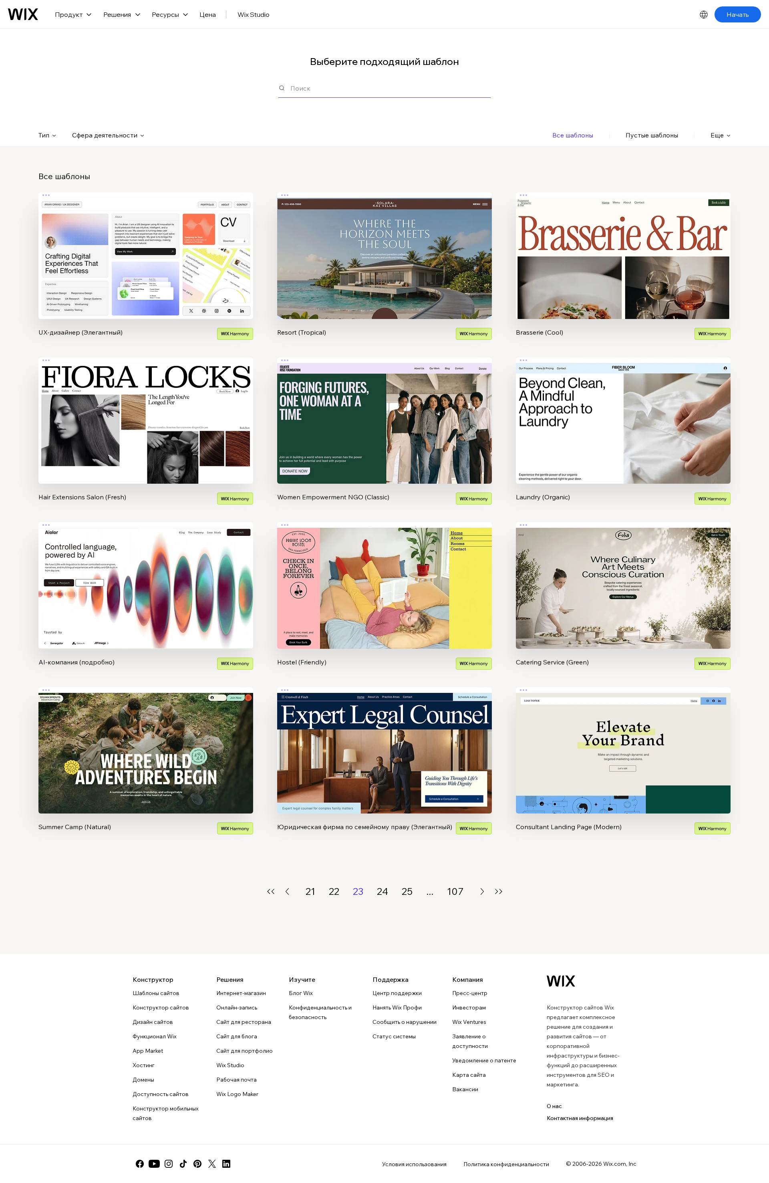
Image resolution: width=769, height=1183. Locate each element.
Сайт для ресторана (243, 1022)
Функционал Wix (155, 1036)
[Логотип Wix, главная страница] (23, 14)
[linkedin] (226, 1164)
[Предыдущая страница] (287, 891)
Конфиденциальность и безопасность (320, 1012)
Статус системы (394, 1036)
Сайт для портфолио (244, 1050)
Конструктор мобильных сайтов (166, 1113)
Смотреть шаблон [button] (146, 271)
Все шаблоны (572, 135)
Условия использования (414, 1164)
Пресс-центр (469, 993)
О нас (554, 1106)
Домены (143, 1079)
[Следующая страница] (482, 891)
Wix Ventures (469, 1022)
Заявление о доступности (470, 1041)
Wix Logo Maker (237, 1094)
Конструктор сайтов (161, 1007)
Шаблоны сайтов (156, 993)
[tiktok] (183, 1164)
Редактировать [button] (146, 249)
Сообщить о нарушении (404, 1022)
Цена (207, 14)
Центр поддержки (397, 993)
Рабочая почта (236, 1079)
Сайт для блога (236, 1036)
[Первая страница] (271, 891)
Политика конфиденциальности (506, 1164)
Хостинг (144, 1065)
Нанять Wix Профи (397, 1007)
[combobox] (390, 88)
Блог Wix (301, 993)
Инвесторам (469, 1007)
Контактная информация (580, 1118)
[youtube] (154, 1164)
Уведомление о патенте (484, 1060)
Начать (738, 14)
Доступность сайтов (161, 1094)
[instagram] (168, 1164)
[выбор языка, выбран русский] (703, 14)
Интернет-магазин (241, 993)
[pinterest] (197, 1164)
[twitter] (212, 1164)
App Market (148, 1050)
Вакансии (465, 1089)
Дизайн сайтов (153, 1022)
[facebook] (140, 1164)
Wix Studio (254, 14)
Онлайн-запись (236, 1007)
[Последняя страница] (498, 891)
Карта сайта (469, 1074)
